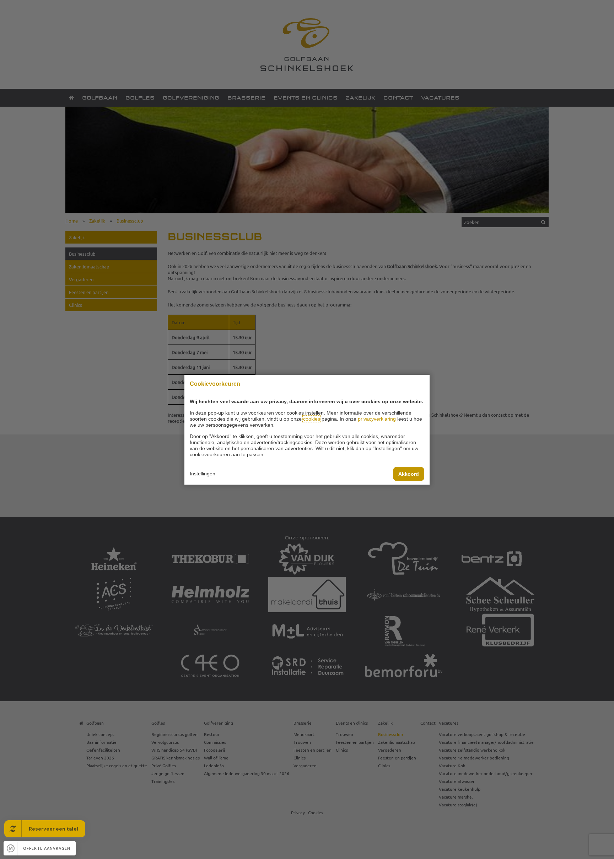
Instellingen (202, 473)
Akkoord (408, 474)
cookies (311, 419)
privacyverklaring (377, 419)
